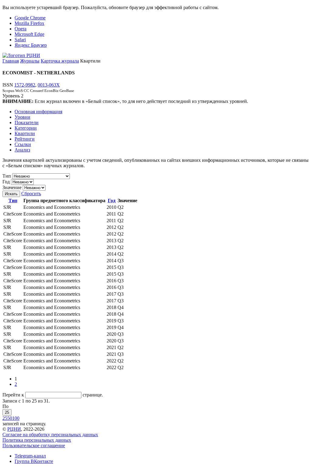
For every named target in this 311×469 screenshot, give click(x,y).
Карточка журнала (60, 60)
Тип (6, 175)
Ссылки (23, 144)
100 (15, 418)
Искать (11, 194)
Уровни (22, 117)
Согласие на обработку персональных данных (50, 434)
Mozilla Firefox (29, 23)
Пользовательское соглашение (33, 445)
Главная (10, 60)
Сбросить (31, 193)
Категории (26, 128)
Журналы (29, 60)
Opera (20, 28)
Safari (20, 39)
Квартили (25, 133)
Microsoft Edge (29, 34)
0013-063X (49, 84)
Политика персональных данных (36, 440)
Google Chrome (30, 17)
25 (7, 412)
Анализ (22, 149)
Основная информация (38, 111)
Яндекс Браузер (31, 45)
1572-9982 (24, 84)
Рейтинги (25, 138)
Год (6, 181)
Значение (12, 187)
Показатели (27, 122)
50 (9, 418)
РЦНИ (14, 429)
